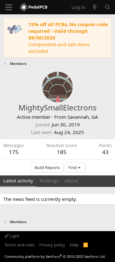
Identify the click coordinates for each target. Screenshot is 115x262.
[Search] (107, 7)
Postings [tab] (49, 180)
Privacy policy (52, 245)
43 (105, 152)
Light (14, 236)
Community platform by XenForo (55, 256)
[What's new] (94, 7)
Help (74, 245)
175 (14, 152)
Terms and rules (19, 245)
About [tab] (71, 180)
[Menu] (8, 7)
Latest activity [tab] (18, 180)
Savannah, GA (82, 117)
